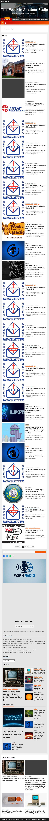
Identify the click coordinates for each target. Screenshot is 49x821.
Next (33, 546)
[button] (5, 22)
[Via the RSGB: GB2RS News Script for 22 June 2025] (13, 371)
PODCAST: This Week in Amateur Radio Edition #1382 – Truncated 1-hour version (35, 247)
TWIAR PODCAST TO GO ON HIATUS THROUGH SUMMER (13, 734)
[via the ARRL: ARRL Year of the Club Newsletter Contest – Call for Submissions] (13, 68)
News (32, 41)
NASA (39, 692)
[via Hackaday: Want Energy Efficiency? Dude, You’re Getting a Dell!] (13, 677)
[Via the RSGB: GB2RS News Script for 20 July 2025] (13, 351)
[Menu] (5, 22)
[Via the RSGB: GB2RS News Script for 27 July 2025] (13, 331)
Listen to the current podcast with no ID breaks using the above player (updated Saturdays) (23, 631)
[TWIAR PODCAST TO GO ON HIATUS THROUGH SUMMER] (13, 717)
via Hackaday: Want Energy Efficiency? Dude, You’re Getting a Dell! (17, 639)
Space (33, 101)
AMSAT (26, 101)
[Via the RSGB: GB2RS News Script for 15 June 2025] (13, 392)
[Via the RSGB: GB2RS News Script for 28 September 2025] (13, 128)
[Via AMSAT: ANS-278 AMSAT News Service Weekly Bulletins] (13, 108)
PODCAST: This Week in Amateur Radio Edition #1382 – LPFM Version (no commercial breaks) (35, 268)
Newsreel (35, 82)
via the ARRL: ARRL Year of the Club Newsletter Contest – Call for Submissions (35, 65)
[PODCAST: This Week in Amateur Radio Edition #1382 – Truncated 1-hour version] (13, 250)
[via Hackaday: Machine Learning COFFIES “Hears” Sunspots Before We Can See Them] (29, 696)
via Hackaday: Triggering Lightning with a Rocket (38, 688)
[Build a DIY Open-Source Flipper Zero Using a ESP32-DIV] (13, 800)
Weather (39, 684)
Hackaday (9, 688)
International (28, 41)
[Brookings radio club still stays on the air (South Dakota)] (13, 493)
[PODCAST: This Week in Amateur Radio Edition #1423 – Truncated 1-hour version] (7, 746)
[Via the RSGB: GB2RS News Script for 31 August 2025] (13, 209)
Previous (17, 546)
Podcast (27, 222)
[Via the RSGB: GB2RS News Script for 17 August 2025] (13, 290)
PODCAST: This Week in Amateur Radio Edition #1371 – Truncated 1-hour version (34, 450)
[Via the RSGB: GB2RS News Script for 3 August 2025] (13, 311)
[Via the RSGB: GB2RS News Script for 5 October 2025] (13, 88)
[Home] (2, 23)
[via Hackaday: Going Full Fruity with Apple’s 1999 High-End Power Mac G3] (29, 671)
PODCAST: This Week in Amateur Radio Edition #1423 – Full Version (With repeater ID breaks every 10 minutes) (39, 736)
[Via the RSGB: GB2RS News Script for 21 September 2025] (13, 149)
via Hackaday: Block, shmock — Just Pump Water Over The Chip (17, 652)
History (26, 776)
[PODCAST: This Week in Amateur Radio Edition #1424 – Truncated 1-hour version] (29, 724)
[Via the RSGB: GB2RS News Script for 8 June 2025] (13, 473)
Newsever (37, 819)
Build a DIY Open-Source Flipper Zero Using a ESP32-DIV (16, 647)
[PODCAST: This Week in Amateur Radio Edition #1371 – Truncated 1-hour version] (13, 452)
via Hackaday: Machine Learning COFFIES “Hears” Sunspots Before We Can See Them (39, 697)
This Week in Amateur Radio (24, 9)
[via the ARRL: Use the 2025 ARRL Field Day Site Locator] (13, 533)
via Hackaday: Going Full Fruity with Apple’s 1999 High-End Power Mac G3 (19, 650)
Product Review (15, 688)
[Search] (47, 23)
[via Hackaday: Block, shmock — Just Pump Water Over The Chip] (29, 679)
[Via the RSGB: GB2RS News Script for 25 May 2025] (13, 513)
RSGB (34, 41)
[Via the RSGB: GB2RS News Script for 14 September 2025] (13, 169)
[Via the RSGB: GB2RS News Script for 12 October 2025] (13, 47)
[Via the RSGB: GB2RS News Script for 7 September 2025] (13, 189)
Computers (5, 688)
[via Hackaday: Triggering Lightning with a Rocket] (29, 687)
